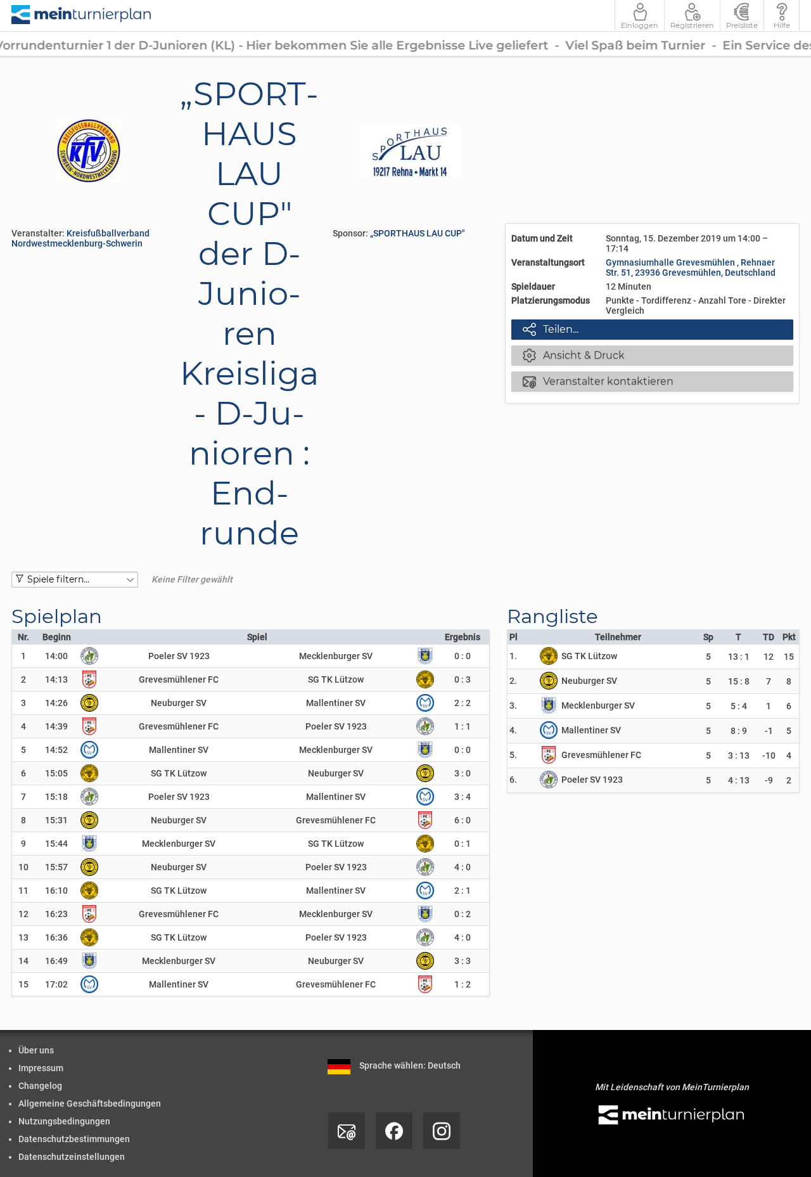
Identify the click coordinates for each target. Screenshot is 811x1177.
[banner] (81, 15)
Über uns (36, 1050)
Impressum (40, 1068)
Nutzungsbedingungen (64, 1121)
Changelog (40, 1086)
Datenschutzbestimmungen (74, 1139)
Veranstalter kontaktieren (598, 381)
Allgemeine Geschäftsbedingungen (89, 1103)
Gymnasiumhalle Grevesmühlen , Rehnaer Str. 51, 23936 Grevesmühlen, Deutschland (691, 267)
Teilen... (550, 329)
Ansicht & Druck (574, 355)
